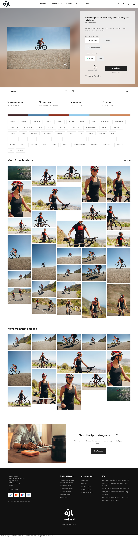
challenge (105, 122)
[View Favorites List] (129, 3)
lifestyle (13, 139)
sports (65, 144)
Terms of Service (87, 492)
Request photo (71, 4)
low (24, 139)
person (81, 139)
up (11, 150)
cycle (40, 127)
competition (119, 122)
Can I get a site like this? (110, 500)
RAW (100, 58)
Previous (12, 91)
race (120, 139)
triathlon (120, 144)
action (12, 122)
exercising (47, 133)
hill (112, 133)
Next (127, 91)
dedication (75, 127)
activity (23, 122)
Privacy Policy (86, 489)
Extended (106, 40)
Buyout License (65, 492)
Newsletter (85, 480)
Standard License (66, 486)
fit (81, 133)
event (23, 133)
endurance (116, 127)
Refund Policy (86, 486)
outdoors (44, 139)
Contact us (98, 451)
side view (34, 144)
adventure (36, 122)
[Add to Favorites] (30, 167)
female (71, 133)
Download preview (116, 72)
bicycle (82, 122)
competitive (14, 127)
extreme (60, 133)
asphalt (59, 122)
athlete (71, 122)
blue (93, 122)
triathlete (106, 144)
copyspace (28, 127)
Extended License (66, 489)
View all (126, 161)
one (33, 139)
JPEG (91, 58)
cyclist (63, 127)
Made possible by (69, 524)
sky (44, 144)
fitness (90, 133)
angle (48, 122)
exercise (34, 133)
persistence (69, 139)
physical (94, 139)
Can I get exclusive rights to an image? (115, 480)
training (94, 144)
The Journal (85, 4)
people (56, 139)
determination (91, 127)
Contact (84, 483)
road (22, 144)
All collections (57, 4)
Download (116, 68)
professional (107, 139)
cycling (51, 127)
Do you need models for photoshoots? (115, 489)
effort (104, 127)
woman (20, 150)
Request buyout (94, 47)
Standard (93, 40)
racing (12, 144)
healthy (102, 133)
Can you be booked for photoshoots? (115, 497)
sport (54, 144)
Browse (43, 4)
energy (12, 133)
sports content (79, 144)
